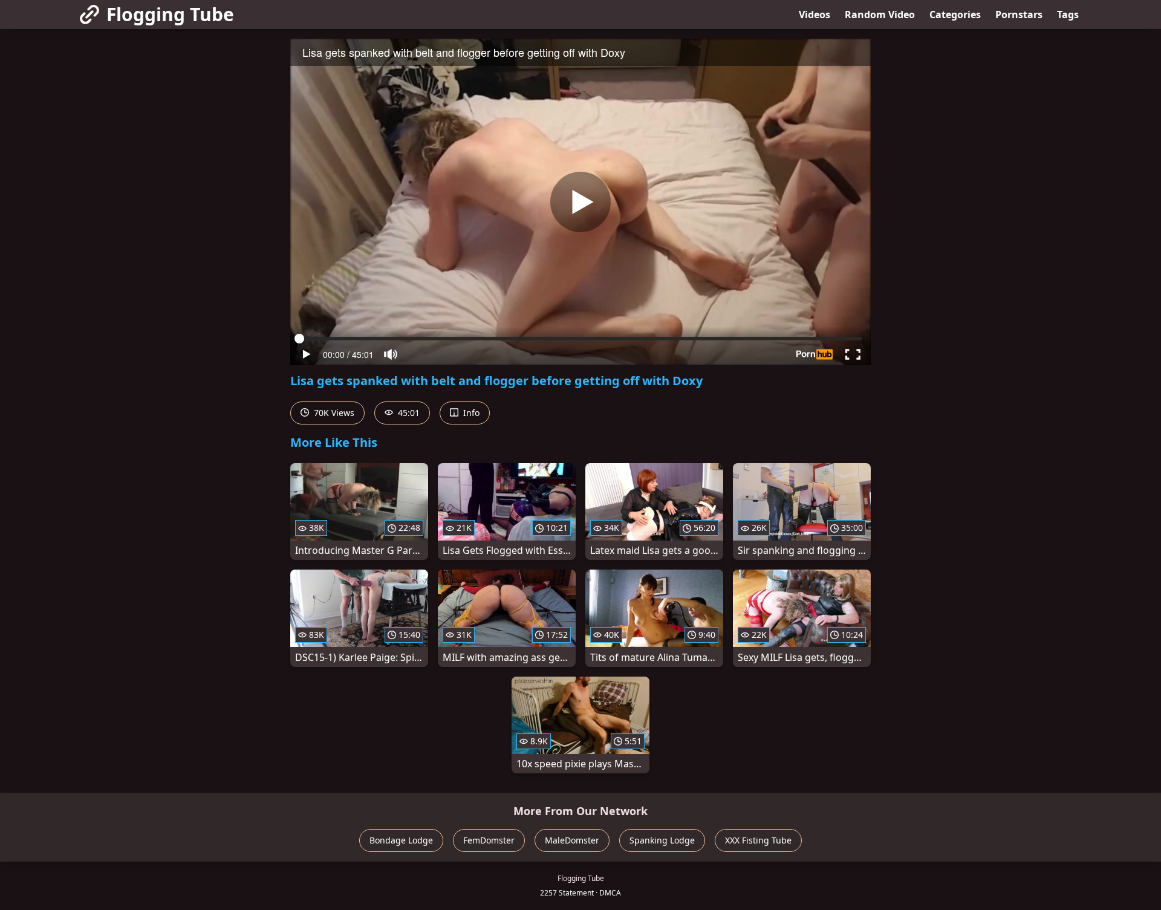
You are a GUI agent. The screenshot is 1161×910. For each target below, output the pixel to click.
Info (470, 412)
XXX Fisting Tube (758, 840)
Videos (814, 14)
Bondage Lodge (401, 840)
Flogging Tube (170, 14)
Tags (1068, 14)
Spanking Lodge (662, 840)
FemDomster (489, 840)
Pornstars (1018, 14)
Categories (955, 14)
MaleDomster (572, 840)
